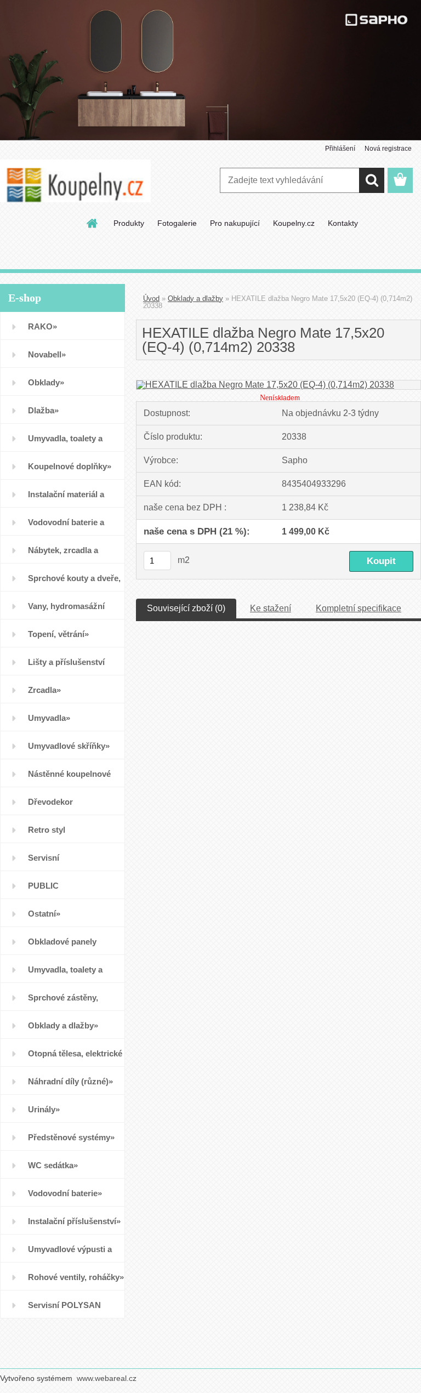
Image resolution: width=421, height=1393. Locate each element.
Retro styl (46, 829)
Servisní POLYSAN (64, 1305)
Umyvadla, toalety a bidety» (65, 443)
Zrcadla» (44, 690)
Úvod (151, 298)
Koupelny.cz (294, 223)
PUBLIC (43, 885)
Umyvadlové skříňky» (69, 745)
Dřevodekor (50, 801)
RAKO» (42, 326)
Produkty (128, 223)
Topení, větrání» (58, 634)
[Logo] (75, 180)
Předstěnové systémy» (71, 1137)
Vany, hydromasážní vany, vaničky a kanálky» (74, 610)
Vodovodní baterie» (65, 1193)
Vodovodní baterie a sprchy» (66, 527)
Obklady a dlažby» (63, 1025)
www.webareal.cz (106, 1378)
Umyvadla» (49, 718)
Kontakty (343, 223)
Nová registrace (388, 148)
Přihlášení (340, 148)
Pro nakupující (235, 223)
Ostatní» (44, 913)
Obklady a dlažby (195, 298)
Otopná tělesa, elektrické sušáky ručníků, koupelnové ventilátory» (75, 1058)
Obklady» (46, 382)
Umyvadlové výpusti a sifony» (70, 1253)
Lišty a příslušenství (66, 662)
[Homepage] (92, 223)
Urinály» (44, 1109)
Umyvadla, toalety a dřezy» (65, 974)
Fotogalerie (177, 223)
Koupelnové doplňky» (69, 466)
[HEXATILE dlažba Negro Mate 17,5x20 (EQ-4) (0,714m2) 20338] (265, 384)
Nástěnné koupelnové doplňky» (69, 778)
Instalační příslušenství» (74, 1221)
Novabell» (47, 354)
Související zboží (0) (186, 608)
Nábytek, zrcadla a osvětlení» (63, 554)
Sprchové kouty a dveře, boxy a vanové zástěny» (74, 582)
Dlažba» (43, 410)
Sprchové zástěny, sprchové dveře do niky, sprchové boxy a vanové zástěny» (74, 1002)
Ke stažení (270, 608)
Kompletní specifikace (358, 608)
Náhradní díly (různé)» (70, 1081)
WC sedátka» (53, 1165)
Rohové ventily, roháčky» (76, 1277)
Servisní (43, 857)
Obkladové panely (62, 941)
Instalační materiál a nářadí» (66, 499)
